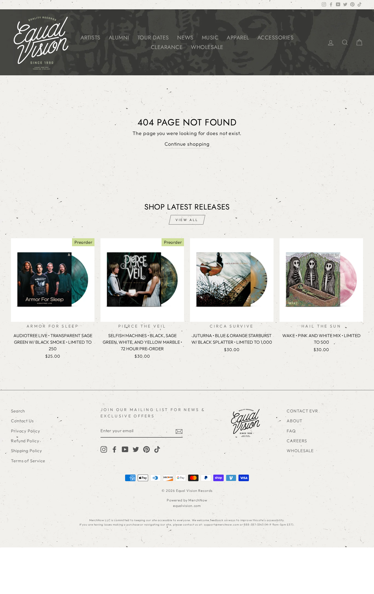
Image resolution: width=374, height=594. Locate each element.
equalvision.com (187, 505)
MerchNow (197, 500)
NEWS (185, 38)
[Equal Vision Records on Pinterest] (146, 449)
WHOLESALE (207, 47)
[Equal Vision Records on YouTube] (125, 449)
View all (187, 220)
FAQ (291, 431)
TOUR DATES (153, 38)
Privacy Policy (25, 431)
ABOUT (295, 420)
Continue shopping (187, 144)
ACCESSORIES (275, 38)
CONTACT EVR (302, 411)
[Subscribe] (179, 431)
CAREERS (297, 440)
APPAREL (238, 38)
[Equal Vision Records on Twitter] (136, 449)
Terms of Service (28, 460)
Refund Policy (25, 440)
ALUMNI (119, 38)
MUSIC (210, 38)
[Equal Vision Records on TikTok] (157, 449)
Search (18, 411)
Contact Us (22, 420)
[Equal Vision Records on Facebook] (114, 449)
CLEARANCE (167, 47)
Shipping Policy (26, 450)
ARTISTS (90, 38)
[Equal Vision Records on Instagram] (103, 449)
